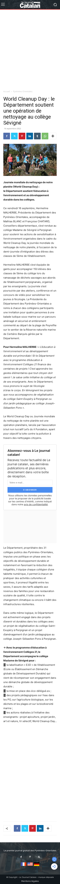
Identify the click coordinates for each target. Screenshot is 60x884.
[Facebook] (6, 136)
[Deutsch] (37, 866)
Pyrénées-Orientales (22, 91)
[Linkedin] (29, 136)
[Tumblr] (37, 136)
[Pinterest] (22, 136)
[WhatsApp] (45, 136)
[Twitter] (14, 136)
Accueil (6, 91)
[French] (23, 866)
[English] (30, 866)
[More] (52, 136)
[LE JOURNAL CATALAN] (30, 4)
